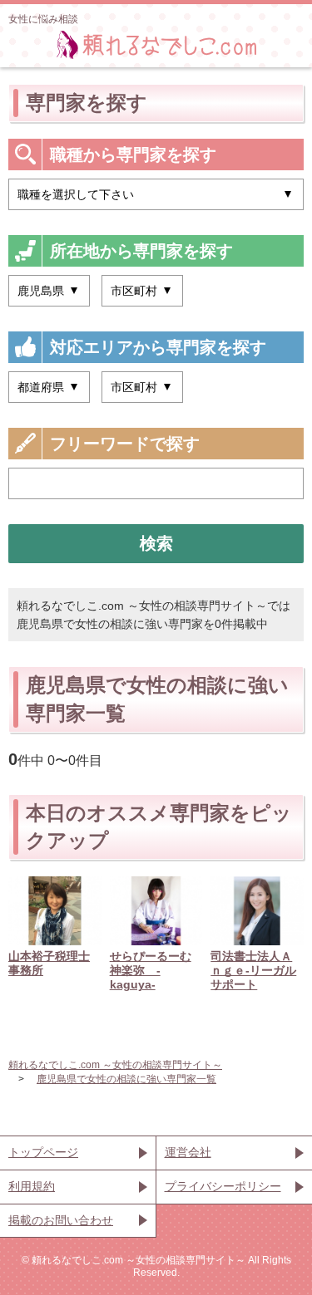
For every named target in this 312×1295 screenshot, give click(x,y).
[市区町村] (142, 291)
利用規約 (31, 1186)
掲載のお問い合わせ (60, 1220)
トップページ (43, 1152)
